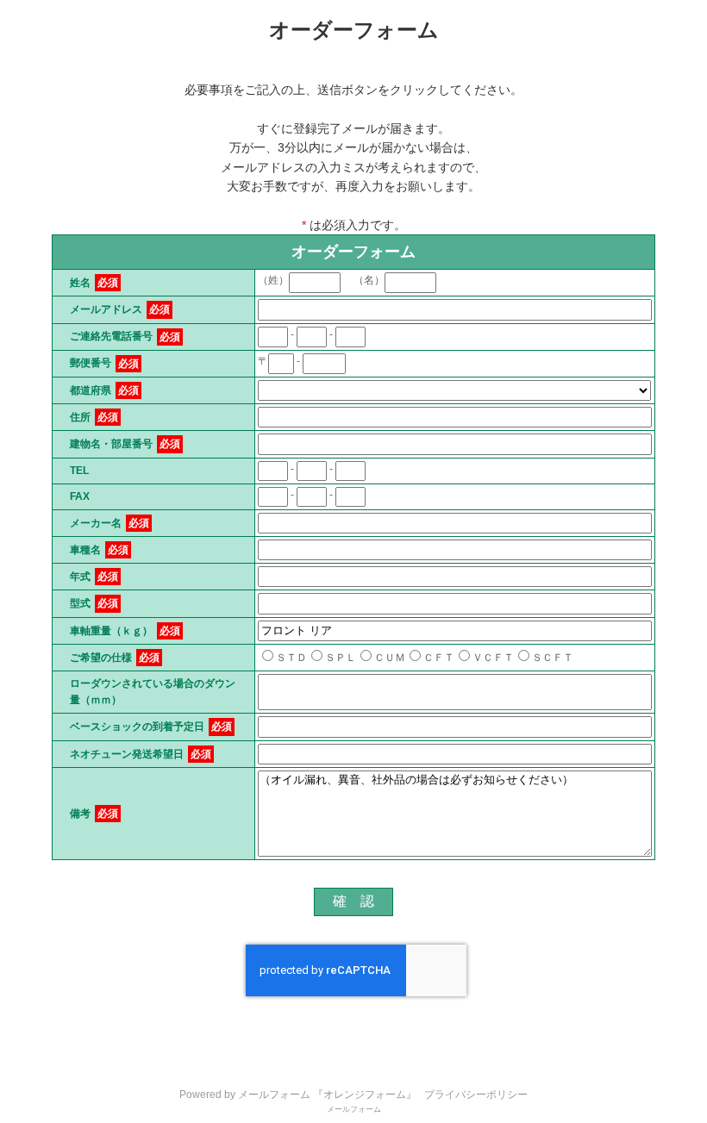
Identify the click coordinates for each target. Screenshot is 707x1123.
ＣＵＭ (389, 658)
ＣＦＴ (438, 658)
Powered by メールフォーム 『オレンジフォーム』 (297, 1095)
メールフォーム (354, 1109)
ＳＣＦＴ (552, 658)
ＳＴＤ (291, 658)
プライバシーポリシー (476, 1095)
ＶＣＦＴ (493, 658)
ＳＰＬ (340, 658)
